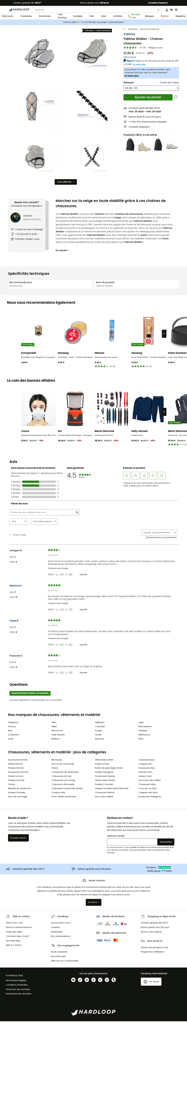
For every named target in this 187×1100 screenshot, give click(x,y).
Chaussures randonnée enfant (67, 789)
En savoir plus (132, 76)
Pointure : (129, 82)
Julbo (141, 723)
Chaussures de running (63, 780)
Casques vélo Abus (148, 793)
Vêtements (7, 16)
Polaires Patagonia (104, 772)
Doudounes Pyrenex (105, 776)
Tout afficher (64, 182)
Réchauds (57, 760)
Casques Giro (145, 764)
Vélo (91, 16)
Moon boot (57, 731)
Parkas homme (15, 776)
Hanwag (142, 731)
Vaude (98, 735)
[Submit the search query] (158, 10)
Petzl (140, 739)
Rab (10, 731)
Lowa (10, 739)
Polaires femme (16, 768)
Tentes (11, 784)
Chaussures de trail (61, 776)
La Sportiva (13, 735)
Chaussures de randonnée (65, 772)
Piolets (55, 768)
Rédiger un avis (155, 48)
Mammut (99, 739)
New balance (145, 727)
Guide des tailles (169, 82)
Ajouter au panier (148, 97)
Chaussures (26, 16)
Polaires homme (16, 780)
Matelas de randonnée (19, 789)
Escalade (77, 16)
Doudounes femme (18, 760)
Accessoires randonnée (149, 29)
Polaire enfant (102, 764)
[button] (39, 53)
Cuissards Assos (146, 760)
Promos (165, 16)
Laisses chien (145, 776)
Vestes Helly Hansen (105, 780)
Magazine (181, 16)
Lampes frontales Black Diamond (111, 789)
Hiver (103, 16)
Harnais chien (145, 772)
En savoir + (62, 250)
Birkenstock (144, 735)
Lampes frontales (16, 793)
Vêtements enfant (104, 760)
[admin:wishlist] (176, 97)
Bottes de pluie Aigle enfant (109, 768)
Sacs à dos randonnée (63, 764)
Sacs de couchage (17, 797)
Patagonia (13, 723)
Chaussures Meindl (104, 793)
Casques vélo (58, 793)
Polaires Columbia (104, 784)
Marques (149, 16)
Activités (117, 16)
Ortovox (12, 727)
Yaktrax (129, 34)
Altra (54, 723)
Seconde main (134, 16)
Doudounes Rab (146, 768)
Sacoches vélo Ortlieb (149, 780)
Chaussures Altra (147, 784)
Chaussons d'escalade (63, 784)
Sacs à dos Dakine (104, 797)
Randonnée (45, 16)
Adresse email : (116, 836)
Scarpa (98, 731)
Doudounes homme (18, 772)
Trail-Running (62, 16)
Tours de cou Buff (147, 789)
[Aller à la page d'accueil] (125, 29)
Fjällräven (99, 723)
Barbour (56, 739)
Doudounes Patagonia (149, 797)
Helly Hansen (58, 735)
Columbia (100, 727)
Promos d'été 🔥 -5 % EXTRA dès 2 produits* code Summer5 (93, 22)
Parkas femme (15, 764)
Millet (54, 727)
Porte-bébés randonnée (64, 797)
